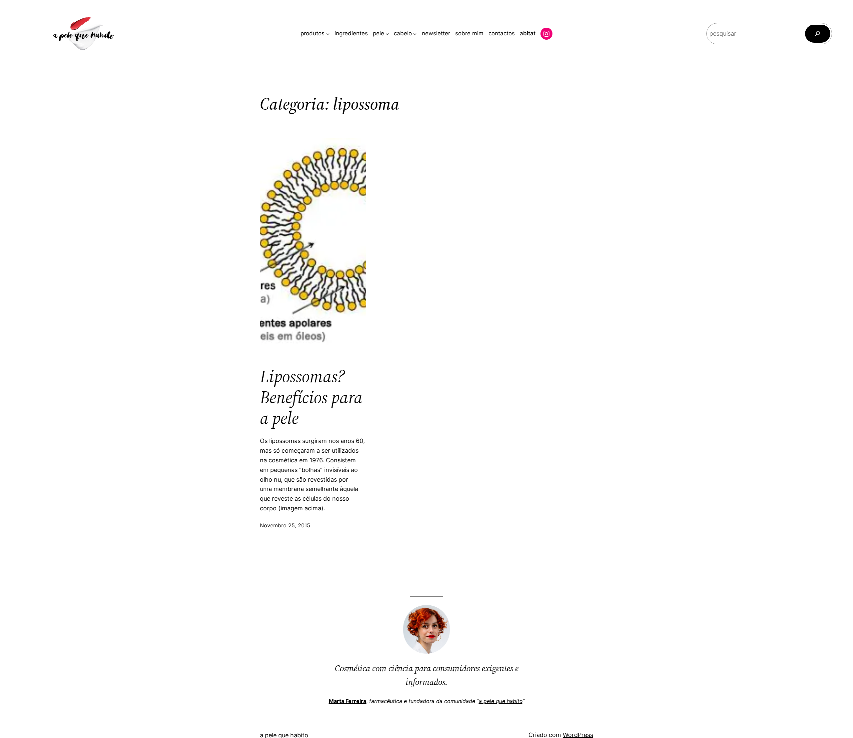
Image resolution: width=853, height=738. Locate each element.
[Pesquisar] (817, 34)
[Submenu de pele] (387, 33)
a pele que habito (500, 701)
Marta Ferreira (347, 701)
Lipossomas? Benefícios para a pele (311, 397)
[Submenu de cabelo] (415, 33)
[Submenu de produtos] (328, 33)
